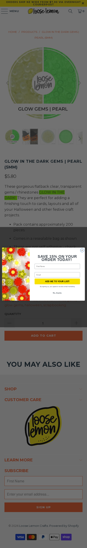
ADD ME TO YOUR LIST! (57, 281)
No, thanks (57, 293)
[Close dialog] (82, 250)
